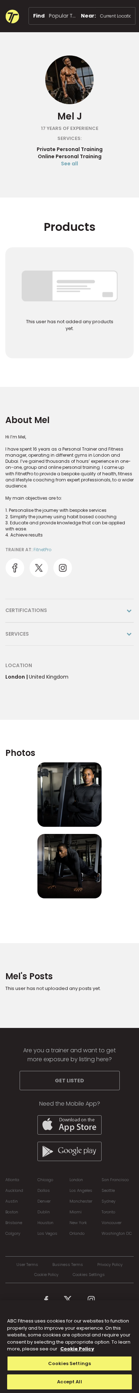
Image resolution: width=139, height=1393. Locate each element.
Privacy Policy (110, 1264)
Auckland (14, 1190)
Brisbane (13, 1222)
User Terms (27, 1264)
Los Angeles (81, 1190)
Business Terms (67, 1264)
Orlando (77, 1233)
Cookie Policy (46, 1274)
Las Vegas (47, 1233)
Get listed (69, 1080)
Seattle (108, 1190)
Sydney (108, 1201)
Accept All (69, 1381)
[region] (69, 1346)
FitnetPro (42, 550)
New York (78, 1222)
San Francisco (115, 1180)
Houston (45, 1222)
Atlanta (12, 1180)
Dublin (43, 1212)
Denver (44, 1201)
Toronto (108, 1212)
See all (69, 163)
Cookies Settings (89, 1274)
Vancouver (112, 1222)
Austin (11, 1201)
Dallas (43, 1190)
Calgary (12, 1233)
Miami (76, 1212)
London (76, 1180)
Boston (11, 1212)
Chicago (45, 1180)
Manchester (81, 1201)
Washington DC (117, 1233)
